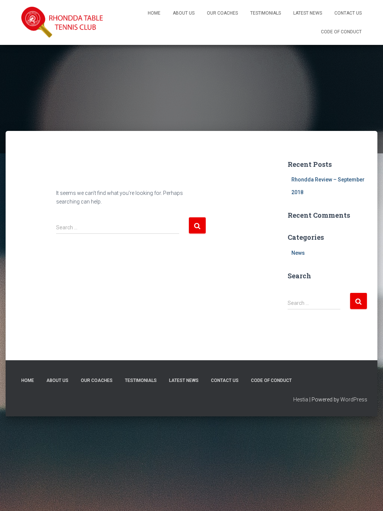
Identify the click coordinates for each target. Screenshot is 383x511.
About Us (183, 13)
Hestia (300, 400)
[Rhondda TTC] (62, 22)
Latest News (307, 13)
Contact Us (348, 13)
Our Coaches (222, 13)
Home (154, 13)
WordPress (353, 400)
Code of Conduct (341, 31)
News (298, 253)
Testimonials (265, 13)
